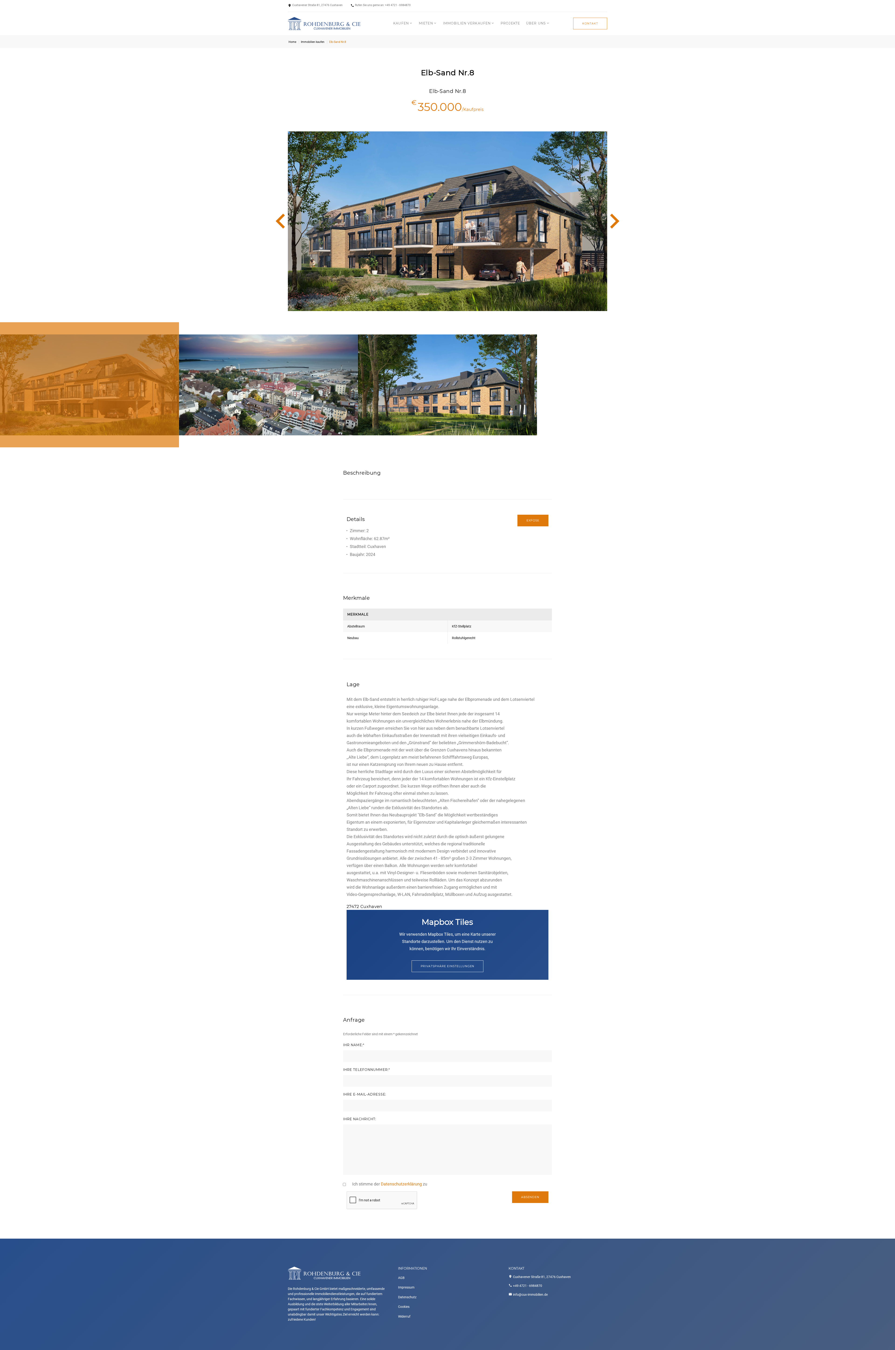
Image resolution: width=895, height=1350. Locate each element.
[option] (447, 221)
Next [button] (614, 221)
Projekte (510, 23)
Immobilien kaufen (312, 42)
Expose (533, 520)
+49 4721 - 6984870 (398, 5)
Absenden (530, 1197)
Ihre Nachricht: (359, 1119)
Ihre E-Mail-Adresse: (364, 1094)
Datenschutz (407, 1297)
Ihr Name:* (353, 1045)
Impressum (406, 1287)
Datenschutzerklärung (401, 1184)
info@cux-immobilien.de (530, 1294)
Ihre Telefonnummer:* (366, 1070)
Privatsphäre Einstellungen (448, 966)
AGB (401, 1278)
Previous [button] (281, 221)
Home (292, 42)
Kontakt (590, 23)
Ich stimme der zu (389, 1184)
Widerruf (404, 1316)
